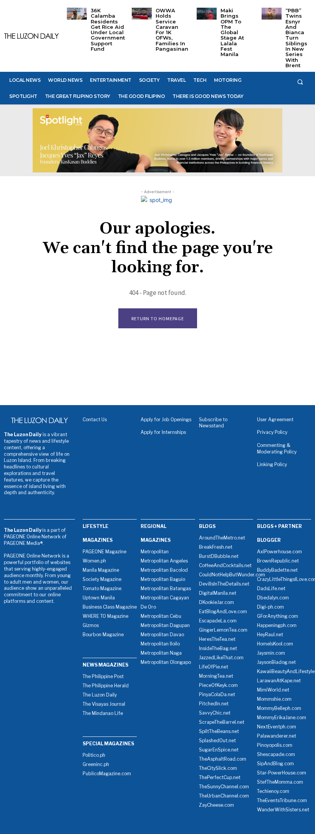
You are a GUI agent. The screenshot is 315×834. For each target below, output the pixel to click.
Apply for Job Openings (166, 419)
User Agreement (275, 419)
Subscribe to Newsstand (213, 423)
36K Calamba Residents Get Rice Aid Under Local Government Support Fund (108, 29)
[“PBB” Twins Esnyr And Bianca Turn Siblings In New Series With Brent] (272, 14)
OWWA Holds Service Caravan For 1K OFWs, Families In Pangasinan (172, 29)
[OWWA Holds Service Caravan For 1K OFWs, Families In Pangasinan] (142, 14)
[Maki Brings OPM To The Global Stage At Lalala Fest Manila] (207, 14)
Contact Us (95, 419)
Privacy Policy (272, 432)
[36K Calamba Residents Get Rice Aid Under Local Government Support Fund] (77, 14)
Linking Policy (272, 464)
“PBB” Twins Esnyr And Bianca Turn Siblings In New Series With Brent (296, 37)
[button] (300, 81)
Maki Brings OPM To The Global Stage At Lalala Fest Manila (232, 32)
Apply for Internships (163, 432)
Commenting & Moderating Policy (277, 448)
